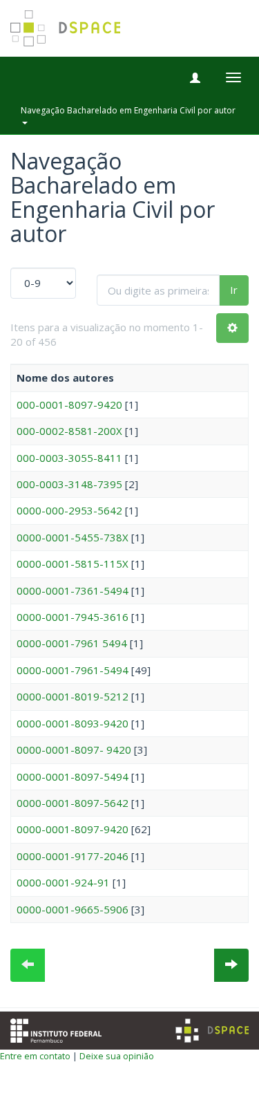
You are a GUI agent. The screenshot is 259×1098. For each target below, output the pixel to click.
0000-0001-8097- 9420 (74, 749)
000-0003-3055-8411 (69, 458)
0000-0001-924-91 (63, 882)
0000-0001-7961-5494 (72, 670)
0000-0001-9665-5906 (72, 909)
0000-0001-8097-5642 (72, 803)
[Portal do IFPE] (56, 1029)
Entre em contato (35, 1056)
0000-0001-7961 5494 (72, 643)
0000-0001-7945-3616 (72, 617)
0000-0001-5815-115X (72, 563)
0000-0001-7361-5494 (72, 590)
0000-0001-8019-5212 (72, 696)
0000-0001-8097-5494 (72, 776)
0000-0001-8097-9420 (72, 829)
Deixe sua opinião (116, 1056)
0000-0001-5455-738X (72, 537)
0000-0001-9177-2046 (72, 856)
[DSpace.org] (212, 1030)
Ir (234, 290)
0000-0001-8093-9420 (72, 723)
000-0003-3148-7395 (69, 484)
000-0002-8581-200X (69, 431)
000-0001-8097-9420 (69, 404)
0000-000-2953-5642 (69, 510)
